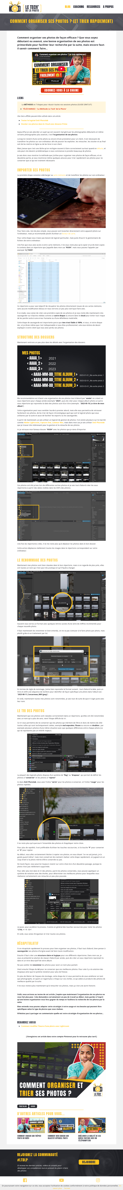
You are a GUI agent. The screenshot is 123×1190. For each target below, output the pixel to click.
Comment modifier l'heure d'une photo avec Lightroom (45, 1026)
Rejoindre (89, 1162)
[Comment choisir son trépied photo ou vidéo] (31, 1126)
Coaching (78, 7)
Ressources (93, 7)
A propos (108, 7)
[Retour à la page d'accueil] (25, 6)
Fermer (67, 1188)
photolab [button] (23, 1106)
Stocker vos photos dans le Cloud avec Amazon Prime (44, 124)
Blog (67, 7)
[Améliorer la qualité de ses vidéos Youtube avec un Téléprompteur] (92, 1126)
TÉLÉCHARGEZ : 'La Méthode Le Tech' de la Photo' (44, 109)
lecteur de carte (68, 233)
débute (100, 148)
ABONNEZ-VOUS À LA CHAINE (61, 90)
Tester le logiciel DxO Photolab (34, 120)
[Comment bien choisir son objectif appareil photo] (61, 1126)
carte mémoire (59, 175)
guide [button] (33, 1106)
